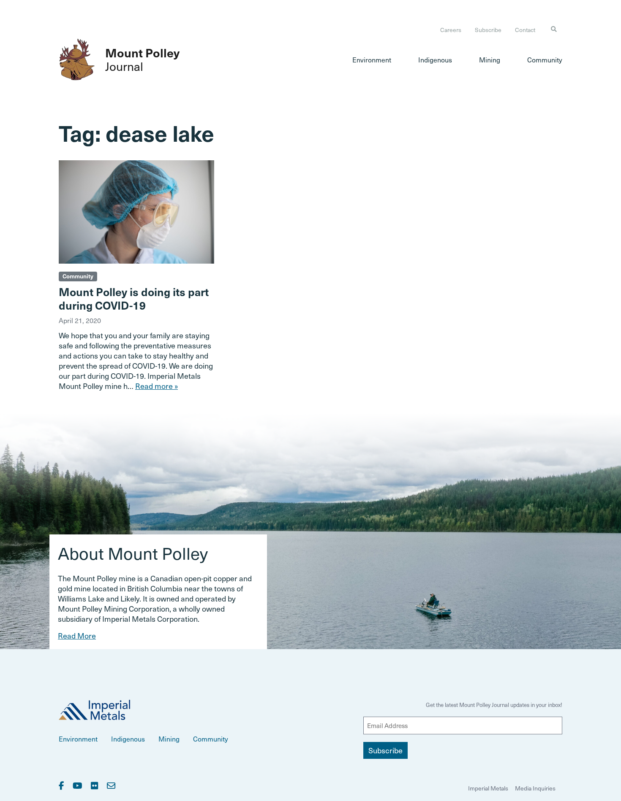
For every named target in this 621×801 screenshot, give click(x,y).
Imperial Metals (488, 788)
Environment (371, 59)
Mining (489, 59)
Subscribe (488, 29)
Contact (525, 29)
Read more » (156, 385)
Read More (77, 635)
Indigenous (435, 59)
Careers (450, 29)
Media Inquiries (535, 788)
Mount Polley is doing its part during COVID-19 (134, 298)
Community (544, 59)
